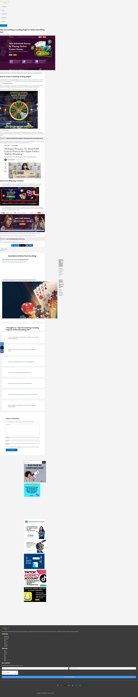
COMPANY (4, 6)
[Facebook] (2, 344)
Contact (5, 642)
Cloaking (6, 639)
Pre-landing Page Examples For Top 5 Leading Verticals (23, 361)
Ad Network (6, 636)
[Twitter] (2, 347)
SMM (5, 657)
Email (5, 651)
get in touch (28, 235)
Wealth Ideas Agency (17, 242)
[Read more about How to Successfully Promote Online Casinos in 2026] (61, 275)
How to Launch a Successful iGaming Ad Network (22, 383)
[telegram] (80, 685)
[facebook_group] (73, 685)
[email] (76, 685)
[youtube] (69, 685)
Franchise (6, 644)
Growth (5, 652)
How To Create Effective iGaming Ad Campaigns (61, 283)
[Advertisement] (35, 508)
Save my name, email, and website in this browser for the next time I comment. (23, 447)
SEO (5, 656)
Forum (5, 643)
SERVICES (4, 17)
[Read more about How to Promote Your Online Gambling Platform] (14, 262)
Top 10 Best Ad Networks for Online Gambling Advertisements (19, 280)
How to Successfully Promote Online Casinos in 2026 (61, 263)
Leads (5, 653)
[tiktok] (65, 685)
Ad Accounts (6, 637)
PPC (5, 655)
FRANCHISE (4, 14)
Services (5, 646)
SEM (5, 659)
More (5, 660)
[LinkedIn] (2, 351)
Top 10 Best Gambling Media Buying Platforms (21, 372)
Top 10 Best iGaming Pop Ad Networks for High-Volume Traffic (25, 394)
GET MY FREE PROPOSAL (69, 677)
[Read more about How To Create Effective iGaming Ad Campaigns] (61, 295)
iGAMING (8, 34)
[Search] (44, 462)
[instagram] (61, 685)
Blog (5, 640)
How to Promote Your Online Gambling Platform (15, 259)
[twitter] (58, 685)
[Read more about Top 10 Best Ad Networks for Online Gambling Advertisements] (29, 318)
